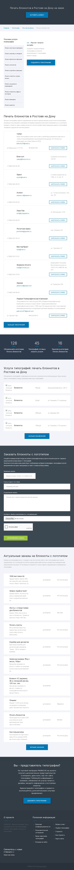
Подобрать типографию (41, 62)
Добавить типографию (37, 800)
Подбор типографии (62, 828)
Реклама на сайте (41, 842)
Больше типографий (16, 325)
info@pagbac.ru (9, 852)
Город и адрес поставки (12, 482)
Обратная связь (9, 855)
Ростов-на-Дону (28, 28)
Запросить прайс (58, 148)
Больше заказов (37, 747)
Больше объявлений (37, 436)
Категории (15, 28)
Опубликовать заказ (15, 538)
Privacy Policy (42, 866)
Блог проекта (60, 835)
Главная (6, 28)
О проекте (59, 831)
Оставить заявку (37, 15)
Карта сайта (60, 838)
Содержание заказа (10, 492)
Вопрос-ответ (60, 824)
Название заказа (9, 471)
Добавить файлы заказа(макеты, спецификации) (20, 514)
